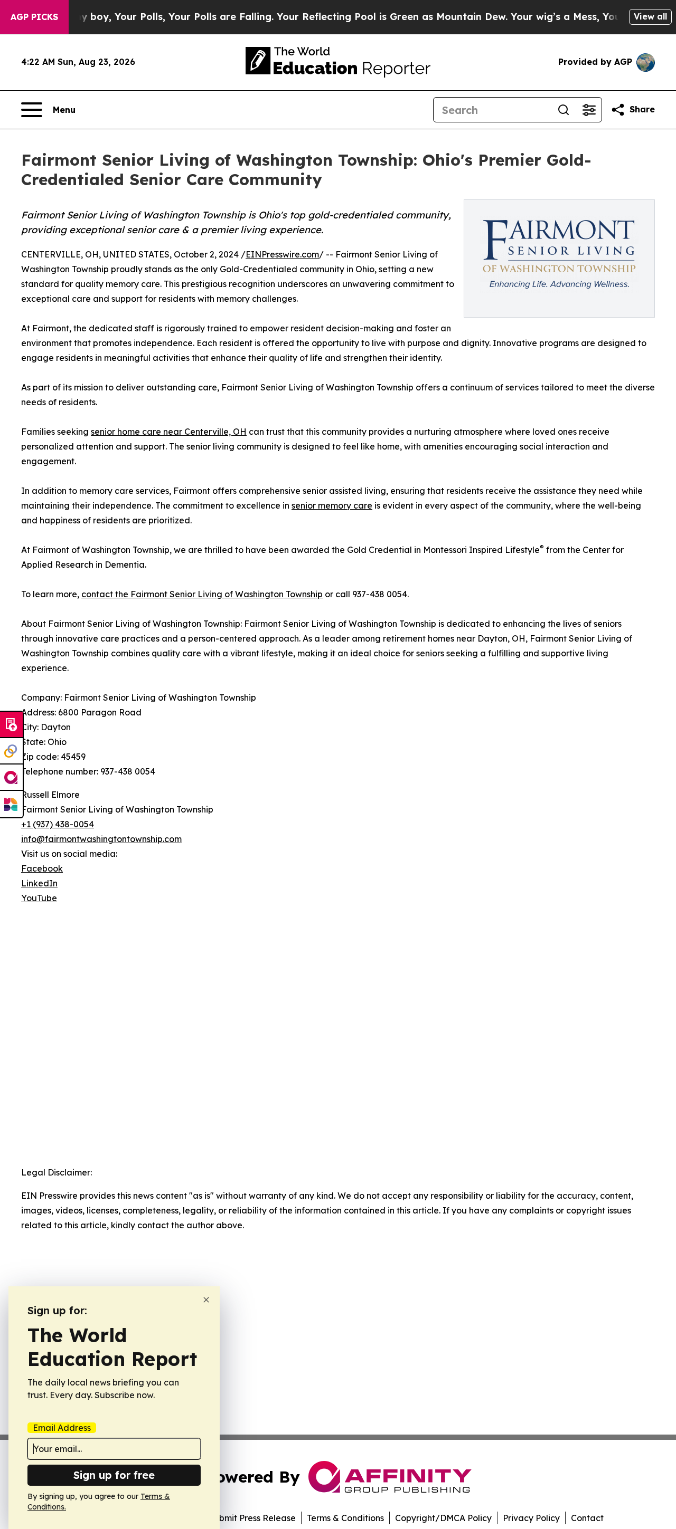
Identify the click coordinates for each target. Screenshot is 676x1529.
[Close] (206, 1300)
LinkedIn (39, 883)
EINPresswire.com (282, 254)
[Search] (563, 110)
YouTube (39, 898)
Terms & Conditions (345, 1518)
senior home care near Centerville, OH (169, 431)
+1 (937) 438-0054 (57, 824)
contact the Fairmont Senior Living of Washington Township (202, 594)
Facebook (42, 868)
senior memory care (332, 505)
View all (650, 16)
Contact (587, 1518)
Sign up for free (114, 1475)
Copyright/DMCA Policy (443, 1518)
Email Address (62, 1427)
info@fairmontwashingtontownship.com (101, 839)
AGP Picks (34, 17)
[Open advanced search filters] (589, 110)
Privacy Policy (531, 1518)
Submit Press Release (252, 1518)
